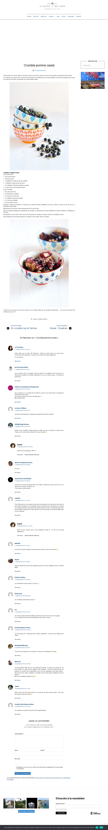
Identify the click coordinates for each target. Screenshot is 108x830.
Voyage (51, 16)
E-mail (42, 750)
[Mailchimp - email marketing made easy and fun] (95, 814)
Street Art (44, 16)
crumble (40, 319)
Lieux (58, 16)
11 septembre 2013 (40, 70)
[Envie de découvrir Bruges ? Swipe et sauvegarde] (8, 803)
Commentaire (19, 734)
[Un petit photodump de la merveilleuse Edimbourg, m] (20, 803)
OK (97, 827)
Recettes (35, 16)
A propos (78, 16)
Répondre (18, 361)
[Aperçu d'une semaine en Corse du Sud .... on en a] (32, 803)
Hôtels (64, 16)
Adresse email (60, 804)
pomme (45, 319)
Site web (17, 758)
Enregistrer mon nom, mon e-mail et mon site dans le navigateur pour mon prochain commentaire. (39, 767)
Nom (17, 750)
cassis (35, 319)
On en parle (71, 16)
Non (101, 827)
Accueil (29, 16)
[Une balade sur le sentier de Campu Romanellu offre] (43, 803)
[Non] (106, 827)
